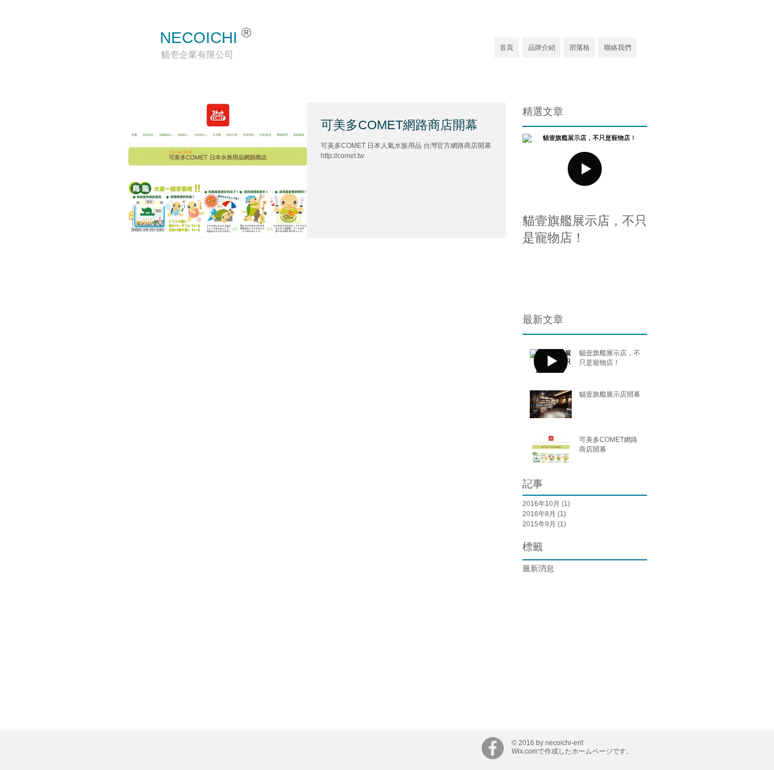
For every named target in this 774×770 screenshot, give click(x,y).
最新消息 (538, 568)
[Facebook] (493, 748)
